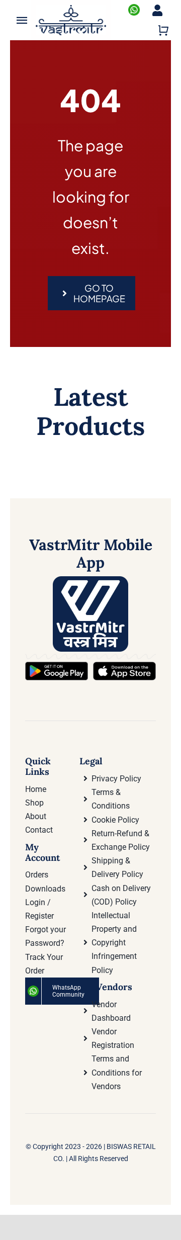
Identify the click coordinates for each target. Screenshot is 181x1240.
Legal (91, 761)
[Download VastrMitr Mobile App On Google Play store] (56, 665)
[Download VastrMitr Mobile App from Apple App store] (124, 665)
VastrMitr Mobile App (90, 553)
